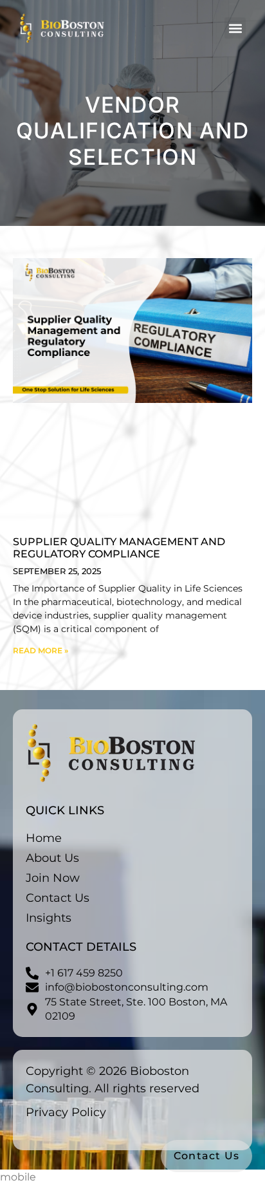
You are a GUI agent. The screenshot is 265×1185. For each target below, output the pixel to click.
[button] (235, 28)
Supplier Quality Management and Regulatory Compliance (119, 548)
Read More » (40, 650)
